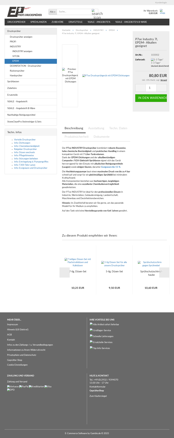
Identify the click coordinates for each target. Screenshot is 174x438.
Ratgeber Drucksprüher (25, 149)
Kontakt (11, 340)
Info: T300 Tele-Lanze (24, 165)
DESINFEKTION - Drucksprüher (25, 66)
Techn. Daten (118, 128)
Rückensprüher (17, 71)
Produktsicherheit (77, 136)
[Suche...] (95, 12)
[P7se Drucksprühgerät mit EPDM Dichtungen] (105, 76)
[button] (140, 88)
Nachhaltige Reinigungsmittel (21, 115)
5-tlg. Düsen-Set (114, 271)
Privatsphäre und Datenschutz (21, 355)
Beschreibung (74, 128)
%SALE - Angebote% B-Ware (131, 22)
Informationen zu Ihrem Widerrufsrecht (26, 350)
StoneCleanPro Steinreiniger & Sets (24, 122)
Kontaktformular (98, 387)
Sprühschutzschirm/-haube (151, 273)
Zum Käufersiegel (98, 396)
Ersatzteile (76, 22)
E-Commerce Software (76, 433)
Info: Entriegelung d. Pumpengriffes (31, 162)
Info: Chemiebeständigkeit (27, 146)
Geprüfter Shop (14, 360)
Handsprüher (16, 76)
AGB (9, 335)
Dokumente (102, 136)
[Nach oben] (165, 433)
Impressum (12, 325)
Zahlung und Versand (17, 382)
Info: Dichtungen (22, 143)
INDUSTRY (15, 47)
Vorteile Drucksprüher (25, 140)
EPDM (15, 61)
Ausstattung (96, 128)
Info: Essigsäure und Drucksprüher (30, 168)
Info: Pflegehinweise (24, 155)
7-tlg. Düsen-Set (77, 271)
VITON (15, 56)
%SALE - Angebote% (99, 22)
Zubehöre (58, 22)
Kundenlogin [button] (160, 3)
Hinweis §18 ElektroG (18, 330)
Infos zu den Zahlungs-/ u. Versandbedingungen (30, 345)
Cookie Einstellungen (17, 365)
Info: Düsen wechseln (24, 152)
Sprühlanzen (38, 22)
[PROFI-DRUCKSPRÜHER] (25, 12)
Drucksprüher (16, 22)
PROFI (13, 42)
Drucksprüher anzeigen (21, 37)
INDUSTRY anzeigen (22, 51)
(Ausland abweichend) (160, 66)
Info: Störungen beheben (26, 159)
